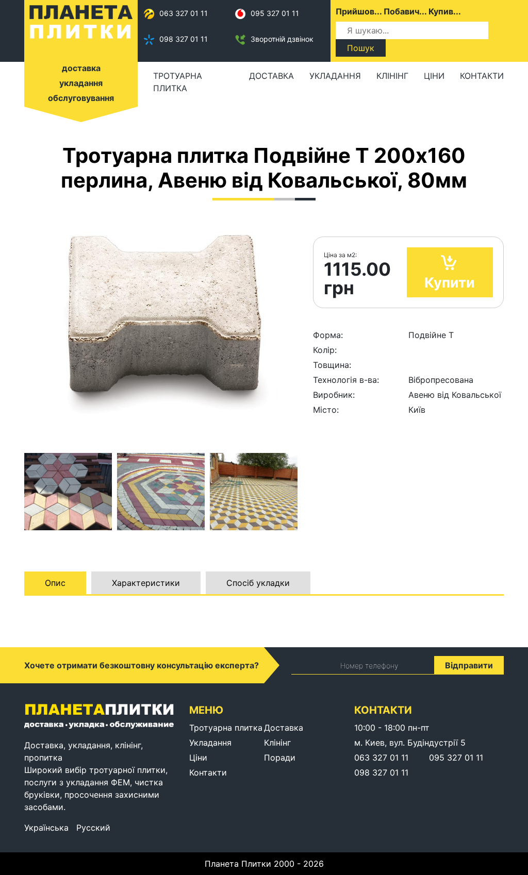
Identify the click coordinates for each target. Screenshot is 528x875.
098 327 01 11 (183, 39)
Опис (55, 583)
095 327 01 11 (275, 13)
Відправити (469, 665)
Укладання (335, 76)
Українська (46, 827)
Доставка (271, 76)
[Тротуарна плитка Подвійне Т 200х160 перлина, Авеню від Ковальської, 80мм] (68, 491)
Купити (449, 282)
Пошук (360, 48)
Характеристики (146, 583)
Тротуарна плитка (177, 82)
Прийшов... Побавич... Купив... (398, 11)
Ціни (434, 76)
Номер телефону (369, 665)
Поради (279, 757)
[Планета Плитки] (81, 21)
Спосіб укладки (258, 583)
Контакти (482, 76)
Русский (93, 827)
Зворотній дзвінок (282, 39)
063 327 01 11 (183, 13)
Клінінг (392, 76)
